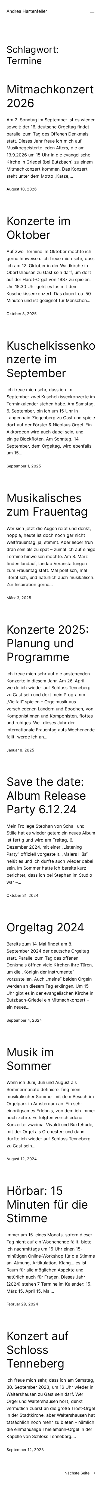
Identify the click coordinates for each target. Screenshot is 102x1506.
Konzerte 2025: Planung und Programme (48, 643)
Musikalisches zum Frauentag (47, 504)
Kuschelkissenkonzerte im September (51, 359)
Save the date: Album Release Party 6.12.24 (46, 795)
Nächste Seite (79, 1473)
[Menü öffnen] (92, 11)
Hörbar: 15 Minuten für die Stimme (47, 1204)
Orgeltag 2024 (45, 927)
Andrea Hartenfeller (27, 11)
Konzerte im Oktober (39, 227)
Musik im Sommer (30, 1059)
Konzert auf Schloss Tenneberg (38, 1349)
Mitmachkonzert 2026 (50, 96)
